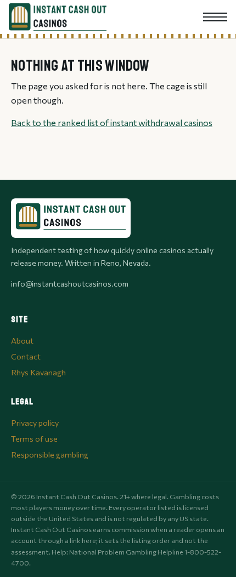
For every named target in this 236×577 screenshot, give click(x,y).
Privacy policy (35, 422)
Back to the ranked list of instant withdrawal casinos (111, 122)
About (22, 340)
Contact (26, 356)
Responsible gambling (49, 454)
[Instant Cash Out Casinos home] (57, 17)
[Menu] (215, 17)
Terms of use (34, 438)
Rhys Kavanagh (38, 372)
